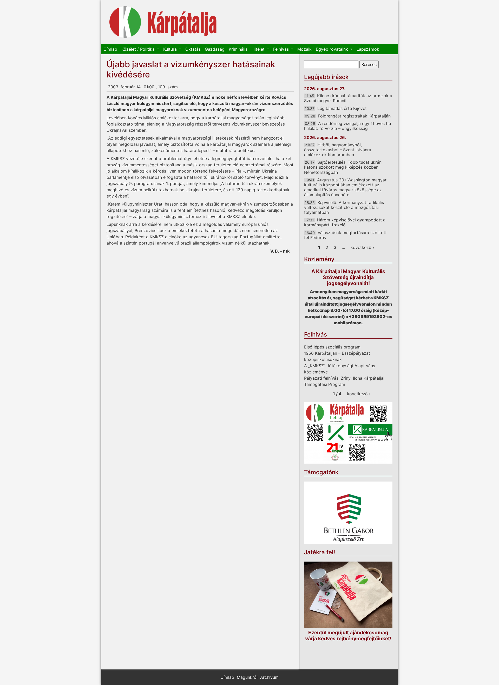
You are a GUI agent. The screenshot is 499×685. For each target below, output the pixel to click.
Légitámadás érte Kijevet (342, 108)
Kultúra (170, 49)
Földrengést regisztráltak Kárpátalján (354, 115)
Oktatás (193, 49)
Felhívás (281, 49)
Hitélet (259, 49)
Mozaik (304, 49)
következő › (362, 247)
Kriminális (238, 49)
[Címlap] (163, 22)
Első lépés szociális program (332, 347)
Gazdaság (215, 49)
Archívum (269, 677)
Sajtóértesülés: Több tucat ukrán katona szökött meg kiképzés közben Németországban (343, 167)
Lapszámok (368, 49)
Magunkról (247, 677)
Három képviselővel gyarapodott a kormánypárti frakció (344, 222)
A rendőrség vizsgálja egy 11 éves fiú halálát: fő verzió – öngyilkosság (347, 126)
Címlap (110, 49)
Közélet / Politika (138, 49)
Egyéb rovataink (332, 49)
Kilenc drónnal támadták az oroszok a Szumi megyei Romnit (348, 98)
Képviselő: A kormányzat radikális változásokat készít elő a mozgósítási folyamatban (344, 207)
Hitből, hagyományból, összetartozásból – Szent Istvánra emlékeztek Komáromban (337, 149)
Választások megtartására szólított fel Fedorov (345, 235)
